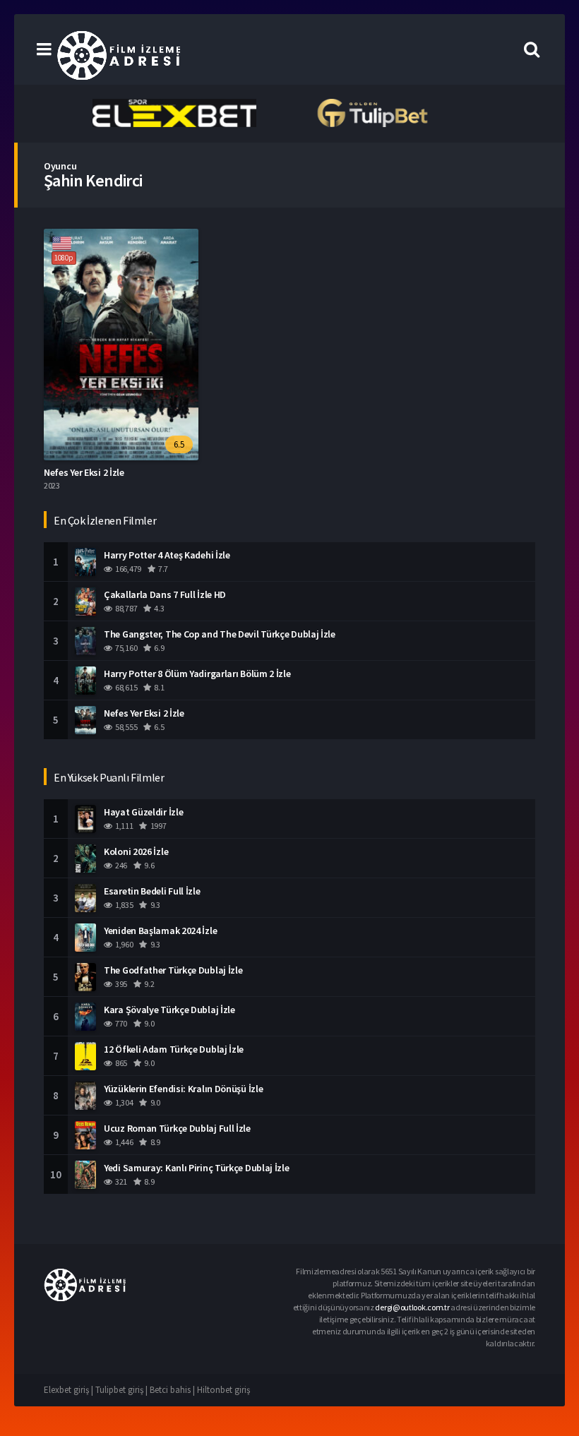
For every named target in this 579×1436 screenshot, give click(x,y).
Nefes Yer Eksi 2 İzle (84, 472)
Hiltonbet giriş (223, 1390)
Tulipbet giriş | (122, 1390)
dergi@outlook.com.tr (412, 1307)
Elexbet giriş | (69, 1390)
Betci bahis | (173, 1390)
